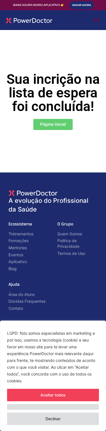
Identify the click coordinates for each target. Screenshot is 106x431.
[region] (53, 376)
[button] (96, 20)
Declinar (53, 418)
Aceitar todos (53, 394)
